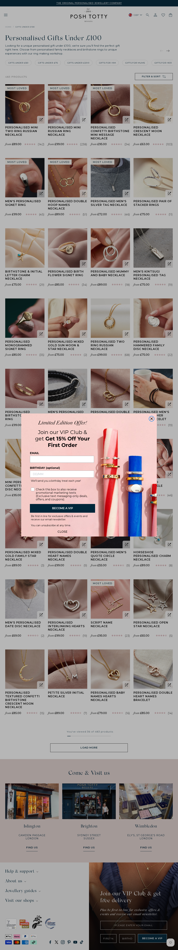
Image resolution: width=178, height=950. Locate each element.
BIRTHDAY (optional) (45, 468)
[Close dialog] (151, 418)
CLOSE (62, 530)
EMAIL (34, 453)
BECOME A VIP (62, 508)
